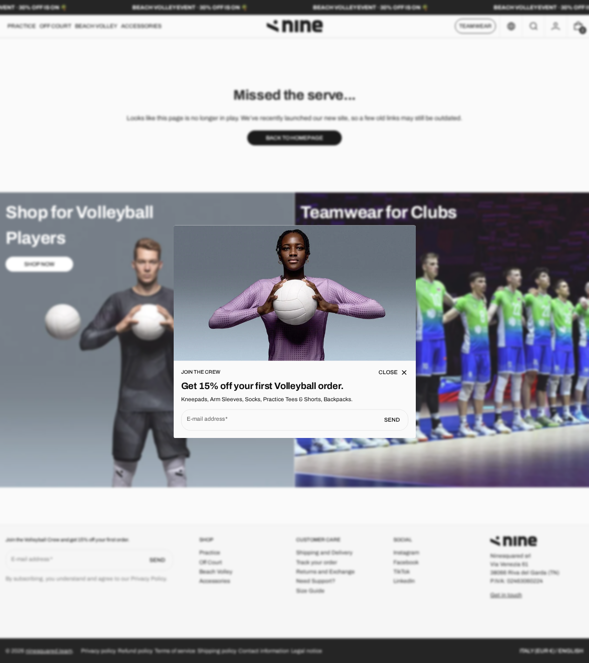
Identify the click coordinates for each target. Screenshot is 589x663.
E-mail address (206, 419)
